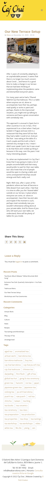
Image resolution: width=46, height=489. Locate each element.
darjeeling (9, 374)
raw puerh (20, 396)
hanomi (19, 383)
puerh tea (9, 396)
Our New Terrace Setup (12, 292)
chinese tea (28, 369)
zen (33, 428)
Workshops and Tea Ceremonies (15, 296)
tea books (9, 405)
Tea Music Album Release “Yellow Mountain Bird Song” (21, 277)
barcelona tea (25, 356)
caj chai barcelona (13, 365)
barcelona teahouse (13, 360)
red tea (31, 396)
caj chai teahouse (12, 369)
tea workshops (26, 423)
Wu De (18, 428)
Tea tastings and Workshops (14, 332)
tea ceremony (11, 410)
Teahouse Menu (10, 288)
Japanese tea (30, 387)
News (9, 35)
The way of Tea (9, 336)
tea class (23, 410)
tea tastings (36, 419)
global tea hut (11, 378)
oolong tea (9, 392)
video (38, 423)
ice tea (28, 383)
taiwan (17, 401)
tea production (28, 414)
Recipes (7, 328)
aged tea (8, 351)
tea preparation (12, 414)
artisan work (10, 356)
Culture (7, 320)
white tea (9, 428)
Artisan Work (8, 312)
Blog (5, 316)
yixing (26, 428)
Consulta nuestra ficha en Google (27, 472)
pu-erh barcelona (24, 392)
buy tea (28, 360)
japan (36, 383)
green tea (9, 383)
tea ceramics (21, 405)
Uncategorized (9, 340)
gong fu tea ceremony (29, 378)
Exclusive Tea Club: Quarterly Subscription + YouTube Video (23, 283)
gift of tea (31, 374)
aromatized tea (22, 351)
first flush (20, 374)
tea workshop (11, 423)
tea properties (11, 419)
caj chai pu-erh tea (31, 365)
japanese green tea (13, 387)
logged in (18, 262)
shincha (8, 401)
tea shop (24, 419)
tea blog (26, 401)
